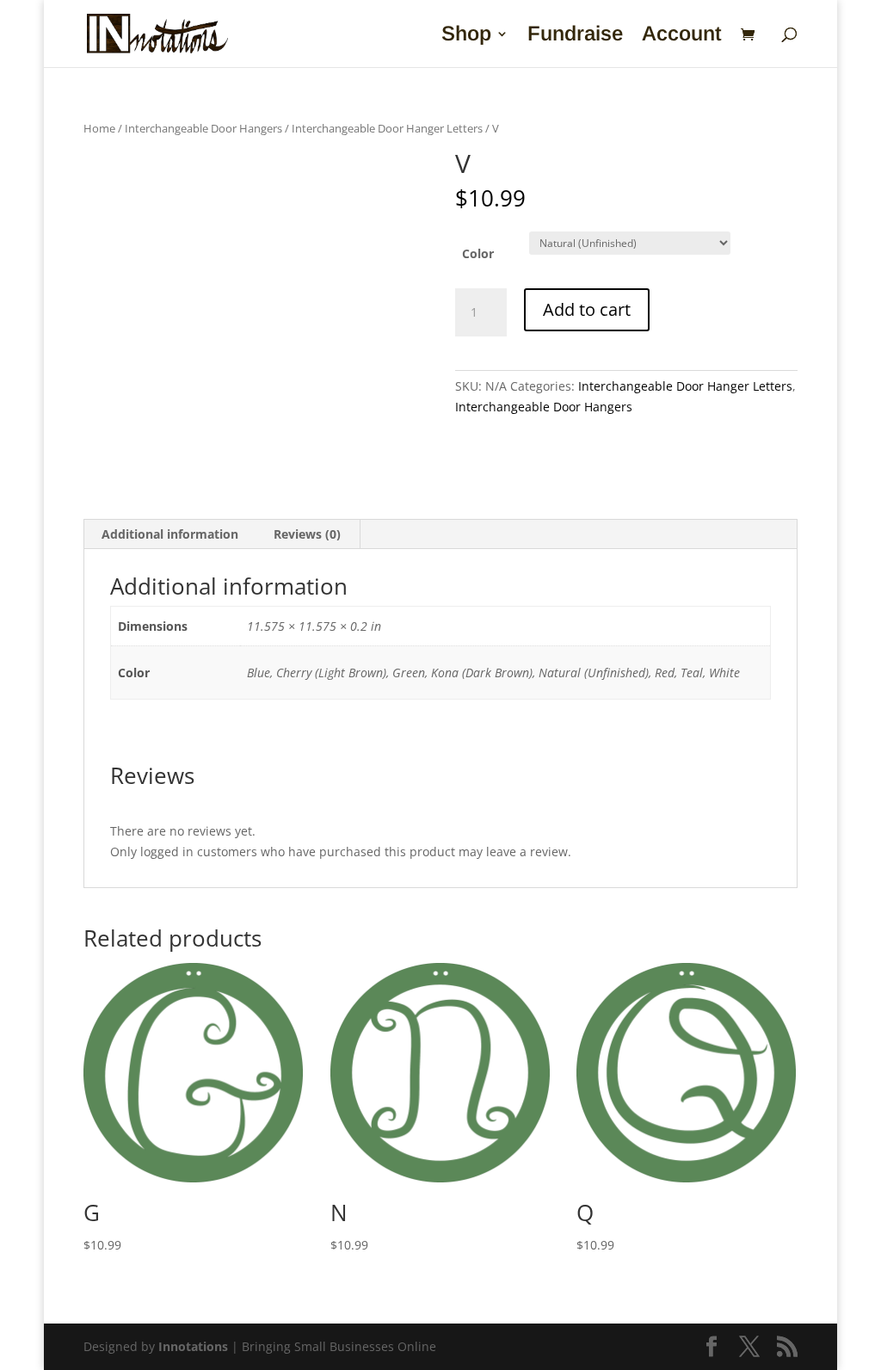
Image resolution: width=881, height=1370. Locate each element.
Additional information (170, 534)
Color (478, 253)
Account (682, 36)
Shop (466, 36)
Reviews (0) (307, 534)
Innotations (193, 1346)
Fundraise (575, 36)
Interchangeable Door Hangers (203, 128)
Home (99, 128)
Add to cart (587, 309)
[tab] (170, 534)
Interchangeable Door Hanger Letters (387, 128)
